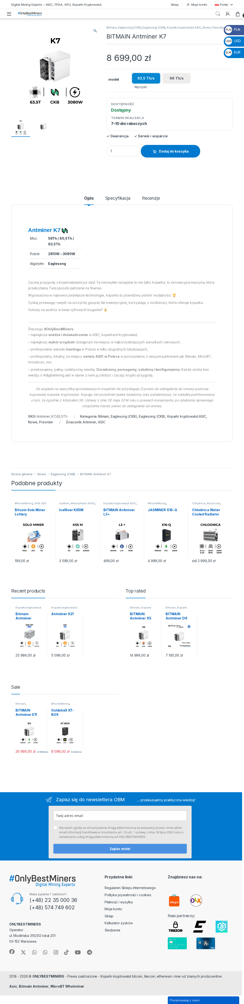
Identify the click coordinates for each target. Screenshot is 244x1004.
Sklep (175, 4)
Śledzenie (112, 930)
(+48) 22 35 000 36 (53, 900)
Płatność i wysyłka (118, 902)
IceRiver (64, 503)
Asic (13, 986)
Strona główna (21, 474)
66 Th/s (177, 78)
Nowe (207, 27)
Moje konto (199, 4)
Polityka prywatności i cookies (128, 895)
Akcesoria (213, 503)
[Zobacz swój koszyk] (237, 14)
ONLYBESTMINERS (48, 976)
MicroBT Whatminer (67, 986)
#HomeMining (24, 503)
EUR (233, 52)
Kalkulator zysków (119, 923)
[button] (95, 31)
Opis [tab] (88, 198)
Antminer (89, 422)
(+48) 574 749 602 (52, 907)
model (113, 79)
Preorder (218, 27)
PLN (233, 29)
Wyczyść (140, 87)
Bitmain (112, 27)
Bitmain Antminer (34, 986)
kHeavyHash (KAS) (83, 503)
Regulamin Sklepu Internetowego (130, 888)
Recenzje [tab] (151, 198)
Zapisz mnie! (120, 848)
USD (233, 41)
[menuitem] (224, 4)
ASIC (101, 422)
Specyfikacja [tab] (117, 198)
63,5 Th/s (146, 78)
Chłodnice (199, 503)
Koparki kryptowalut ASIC (184, 27)
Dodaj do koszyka (174, 151)
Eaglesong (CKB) (129, 27)
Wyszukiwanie (217, 13)
